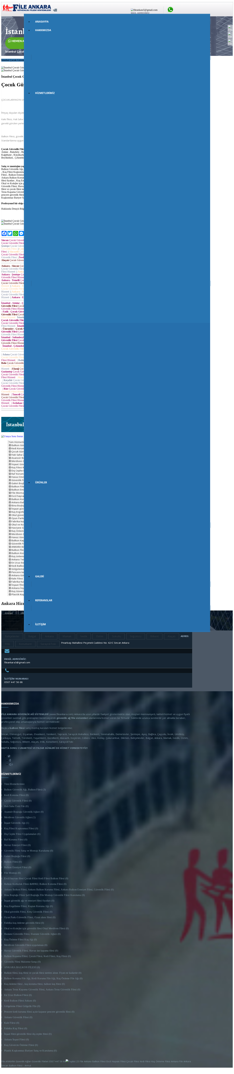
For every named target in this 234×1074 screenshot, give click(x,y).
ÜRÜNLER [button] (41, 482)
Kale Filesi (17, 578)
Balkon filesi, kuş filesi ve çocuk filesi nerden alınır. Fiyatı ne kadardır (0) (43, 972)
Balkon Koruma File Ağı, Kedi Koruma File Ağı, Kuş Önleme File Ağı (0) (43, 978)
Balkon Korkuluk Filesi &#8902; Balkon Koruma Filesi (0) (35, 884)
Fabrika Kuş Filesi (21, 581)
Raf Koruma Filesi (21, 473)
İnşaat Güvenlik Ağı (22, 464)
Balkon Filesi (18, 486)
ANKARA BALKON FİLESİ (24, 546)
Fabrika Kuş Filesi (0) (15, 1028)
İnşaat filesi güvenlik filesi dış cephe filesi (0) (28, 1034)
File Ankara (185, 1061)
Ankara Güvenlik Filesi (24, 575)
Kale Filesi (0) (11, 1022)
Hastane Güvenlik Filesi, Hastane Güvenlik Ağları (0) (32, 934)
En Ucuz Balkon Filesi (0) (18, 995)
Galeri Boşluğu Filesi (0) (17, 856)
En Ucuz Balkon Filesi (23, 562)
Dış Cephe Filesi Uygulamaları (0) (22, 834)
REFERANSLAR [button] (43, 600)
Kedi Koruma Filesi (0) (16, 795)
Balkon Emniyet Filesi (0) (17, 867)
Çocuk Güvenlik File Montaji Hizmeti (16, 63)
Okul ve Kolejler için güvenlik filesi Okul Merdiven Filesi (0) (36, 928)
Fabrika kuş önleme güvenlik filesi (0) (24, 923)
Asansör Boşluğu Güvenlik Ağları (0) (24, 811)
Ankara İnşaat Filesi (22, 588)
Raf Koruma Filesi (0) (15, 839)
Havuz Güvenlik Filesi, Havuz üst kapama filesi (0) (31, 950)
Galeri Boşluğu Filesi (23, 483)
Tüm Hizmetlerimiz (19, 442)
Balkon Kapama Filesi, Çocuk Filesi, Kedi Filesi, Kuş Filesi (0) (37, 956)
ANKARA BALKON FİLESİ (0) (22, 967)
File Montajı (18, 492)
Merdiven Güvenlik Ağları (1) (19, 817)
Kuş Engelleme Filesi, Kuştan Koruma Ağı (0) (28, 906)
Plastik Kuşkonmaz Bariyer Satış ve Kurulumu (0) (30, 1050)
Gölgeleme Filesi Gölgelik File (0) (22, 1006)
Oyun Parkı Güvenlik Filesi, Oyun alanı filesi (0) (30, 917)
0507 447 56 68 (13, 682)
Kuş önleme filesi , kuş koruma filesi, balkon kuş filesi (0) (34, 984)
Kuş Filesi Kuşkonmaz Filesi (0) (21, 828)
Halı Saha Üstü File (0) (16, 806)
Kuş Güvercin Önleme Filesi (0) (21, 1045)
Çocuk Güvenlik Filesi (17, 240)
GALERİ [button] (39, 576)
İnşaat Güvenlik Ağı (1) (16, 823)
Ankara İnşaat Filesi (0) (16, 1039)
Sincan (9, 613)
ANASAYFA (42, 21)
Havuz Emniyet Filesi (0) (17, 845)
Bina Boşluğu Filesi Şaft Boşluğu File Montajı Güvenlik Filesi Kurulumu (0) (44, 895)
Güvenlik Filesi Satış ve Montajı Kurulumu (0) (28, 850)
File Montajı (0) (12, 873)
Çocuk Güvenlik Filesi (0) (18, 800)
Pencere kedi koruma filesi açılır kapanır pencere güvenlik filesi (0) (39, 1011)
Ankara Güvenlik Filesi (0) (18, 1017)
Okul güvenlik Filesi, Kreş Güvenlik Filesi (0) (28, 911)
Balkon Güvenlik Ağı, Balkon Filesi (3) (25, 789)
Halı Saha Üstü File (22, 454)
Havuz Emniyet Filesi (23, 476)
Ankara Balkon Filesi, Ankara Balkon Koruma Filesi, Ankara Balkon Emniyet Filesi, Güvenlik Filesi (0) (59, 889)
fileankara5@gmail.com (17, 662)
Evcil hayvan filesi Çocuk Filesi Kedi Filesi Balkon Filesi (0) (36, 878)
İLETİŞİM (40, 624)
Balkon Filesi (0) (13, 861)
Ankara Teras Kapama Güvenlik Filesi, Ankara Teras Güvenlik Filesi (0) (42, 989)
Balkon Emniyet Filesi (23, 489)
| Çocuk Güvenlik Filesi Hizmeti (22, 354)
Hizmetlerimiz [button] (45, 93)
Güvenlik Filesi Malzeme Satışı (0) (22, 961)
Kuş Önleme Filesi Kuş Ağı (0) (20, 939)
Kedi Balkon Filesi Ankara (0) (20, 1000)
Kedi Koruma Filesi (22, 448)
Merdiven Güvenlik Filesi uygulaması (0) (25, 945)
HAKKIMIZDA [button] (43, 30)
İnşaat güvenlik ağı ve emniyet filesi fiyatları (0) (29, 900)
